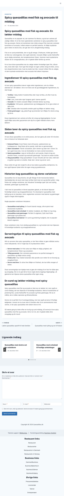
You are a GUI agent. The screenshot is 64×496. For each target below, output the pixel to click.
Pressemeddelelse (32, 481)
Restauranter (32, 446)
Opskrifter (8, 14)
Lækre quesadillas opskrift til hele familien (16, 324)
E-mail (26, 404)
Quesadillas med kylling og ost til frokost (48, 324)
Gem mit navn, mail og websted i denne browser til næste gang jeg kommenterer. (28, 409)
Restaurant (32, 443)
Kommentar (6, 378)
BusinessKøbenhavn (32, 466)
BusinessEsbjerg (32, 473)
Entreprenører (32, 492)
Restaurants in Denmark (32, 450)
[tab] (28, 359)
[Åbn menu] (60, 3)
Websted (47, 404)
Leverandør (32, 485)
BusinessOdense (32, 469)
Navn (5, 404)
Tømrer (32, 489)
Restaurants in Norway (32, 454)
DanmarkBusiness (32, 462)
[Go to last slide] (4, 350)
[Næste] (59, 350)
